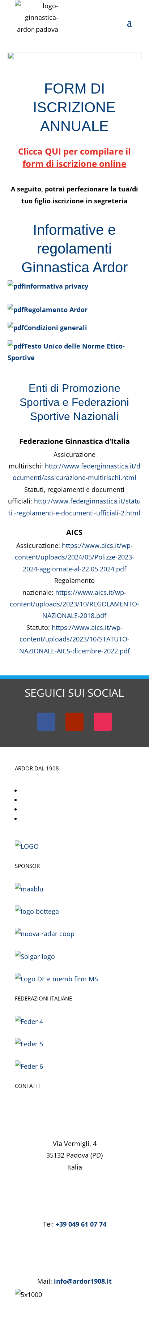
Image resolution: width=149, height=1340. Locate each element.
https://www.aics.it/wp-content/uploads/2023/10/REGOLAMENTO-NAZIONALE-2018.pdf (74, 604)
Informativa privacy (56, 286)
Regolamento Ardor (56, 309)
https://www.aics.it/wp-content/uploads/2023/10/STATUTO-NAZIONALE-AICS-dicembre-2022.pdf (74, 639)
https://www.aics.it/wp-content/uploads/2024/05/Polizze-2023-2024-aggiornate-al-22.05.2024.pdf (74, 557)
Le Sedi (32, 809)
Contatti (34, 818)
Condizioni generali (55, 327)
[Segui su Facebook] (46, 722)
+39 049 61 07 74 (81, 1224)
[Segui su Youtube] (74, 722)
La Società (38, 790)
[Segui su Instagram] (103, 722)
